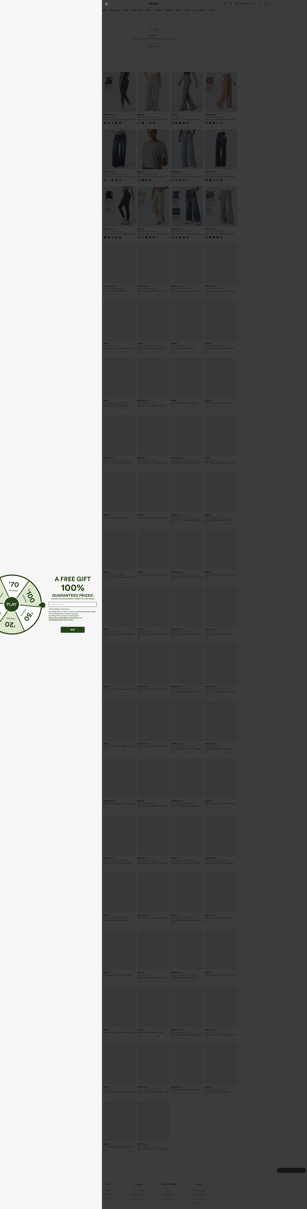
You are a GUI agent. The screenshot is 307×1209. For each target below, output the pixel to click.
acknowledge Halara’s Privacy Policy (61, 620)
